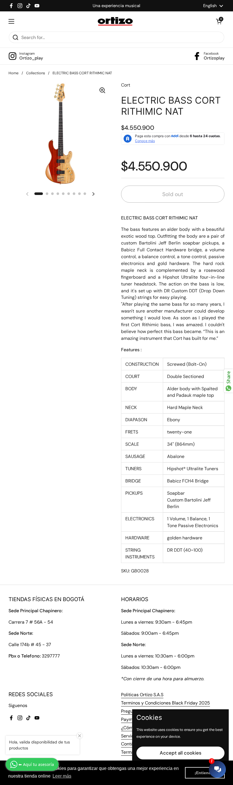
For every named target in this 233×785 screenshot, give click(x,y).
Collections (35, 73)
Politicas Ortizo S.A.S (142, 695)
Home (13, 73)
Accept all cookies (180, 753)
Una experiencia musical (116, 5)
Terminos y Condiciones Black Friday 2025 (165, 703)
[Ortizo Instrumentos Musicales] (115, 21)
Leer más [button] (62, 776)
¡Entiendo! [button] (205, 772)
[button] (218, 21)
